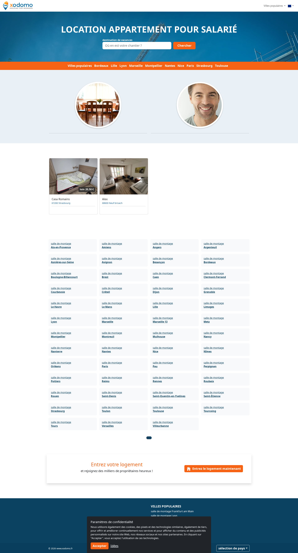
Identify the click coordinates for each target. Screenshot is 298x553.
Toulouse (221, 66)
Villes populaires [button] (274, 5)
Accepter (99, 546)
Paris (190, 66)
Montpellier (153, 66)
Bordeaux (101, 66)
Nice (181, 66)
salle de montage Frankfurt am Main (172, 511)
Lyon (123, 66)
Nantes (170, 66)
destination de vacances (117, 40)
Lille (114, 66)
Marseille (136, 66)
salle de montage (61, 245)
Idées (114, 546)
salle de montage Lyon (164, 515)
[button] (149, 437)
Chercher (184, 45)
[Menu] (291, 6)
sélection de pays (231, 548)
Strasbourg (204, 66)
